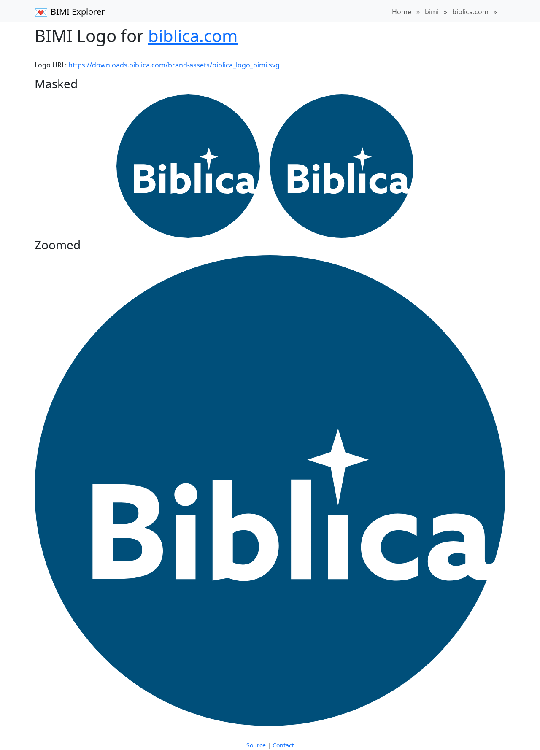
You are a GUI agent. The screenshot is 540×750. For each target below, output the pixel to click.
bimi (432, 11)
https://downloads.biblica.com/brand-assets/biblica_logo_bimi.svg (174, 65)
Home (401, 11)
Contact (283, 745)
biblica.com (470, 11)
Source (256, 745)
